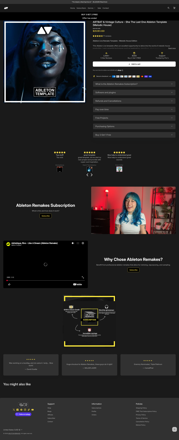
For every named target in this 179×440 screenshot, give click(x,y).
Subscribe (46, 216)
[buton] (13, 430)
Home (72, 8)
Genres (92, 8)
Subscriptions (96, 408)
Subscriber (51, 418)
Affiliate (50, 415)
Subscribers (82, 8)
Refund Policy (140, 425)
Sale (99, 8)
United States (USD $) (13, 430)
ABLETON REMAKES (14, 433)
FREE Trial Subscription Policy (146, 411)
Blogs (49, 411)
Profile (94, 411)
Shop (49, 408)
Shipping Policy (141, 408)
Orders (94, 415)
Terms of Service (142, 418)
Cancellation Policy (142, 421)
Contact (106, 8)
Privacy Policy (141, 415)
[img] (59, 152)
